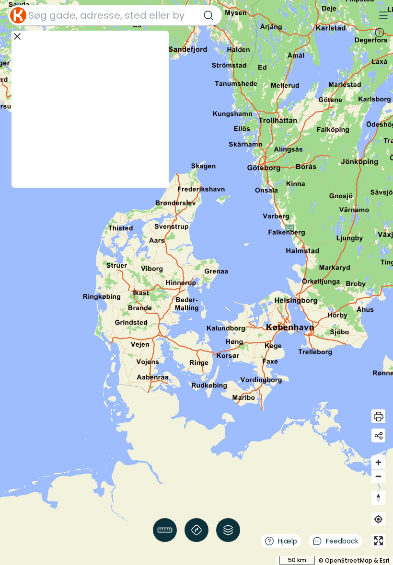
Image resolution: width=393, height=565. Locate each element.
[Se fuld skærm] (378, 541)
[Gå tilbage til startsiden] (18, 15)
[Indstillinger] (228, 530)
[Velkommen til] (379, 32)
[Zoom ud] (378, 476)
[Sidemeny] (383, 15)
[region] (196, 282)
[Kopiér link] (378, 435)
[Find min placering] (378, 519)
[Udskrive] (378, 416)
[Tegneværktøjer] (165, 530)
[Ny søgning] (208, 15)
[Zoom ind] (378, 462)
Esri (384, 560)
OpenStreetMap (348, 560)
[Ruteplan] (196, 530)
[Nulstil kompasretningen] (378, 498)
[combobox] (115, 15)
